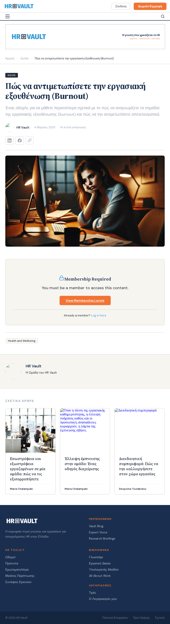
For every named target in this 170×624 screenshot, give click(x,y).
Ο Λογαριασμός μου (103, 599)
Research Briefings (102, 538)
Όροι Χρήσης (141, 618)
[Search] (162, 16)
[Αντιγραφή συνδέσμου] (30, 140)
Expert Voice (98, 532)
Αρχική (9, 58)
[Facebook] (19, 140)
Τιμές (92, 593)
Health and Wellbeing (21, 341)
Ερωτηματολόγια (17, 569)
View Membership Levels (85, 300)
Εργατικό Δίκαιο (100, 563)
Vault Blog (96, 526)
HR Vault (33, 366)
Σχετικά (160, 618)
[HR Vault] (19, 6)
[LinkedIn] (9, 140)
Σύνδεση (120, 6)
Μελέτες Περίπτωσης (20, 576)
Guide (24, 58)
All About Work (100, 576)
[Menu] (8, 16)
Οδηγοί (10, 557)
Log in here (98, 315)
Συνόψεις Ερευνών (18, 582)
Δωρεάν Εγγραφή (150, 6)
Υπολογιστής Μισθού (104, 569)
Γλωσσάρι (96, 557)
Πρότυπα (11, 563)
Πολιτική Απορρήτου (115, 618)
